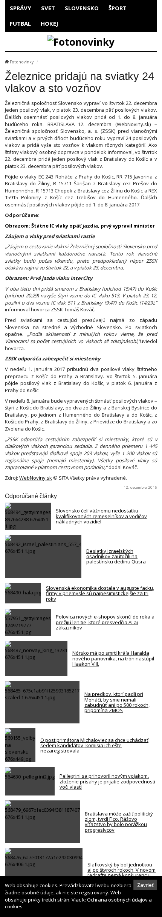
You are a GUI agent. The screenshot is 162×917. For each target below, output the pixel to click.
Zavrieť (145, 885)
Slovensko (82, 8)
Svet (48, 8)
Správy (20, 8)
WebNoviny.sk (35, 477)
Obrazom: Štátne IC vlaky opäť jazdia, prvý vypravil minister (80, 225)
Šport (118, 8)
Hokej (49, 23)
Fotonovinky (22, 62)
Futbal (20, 23)
